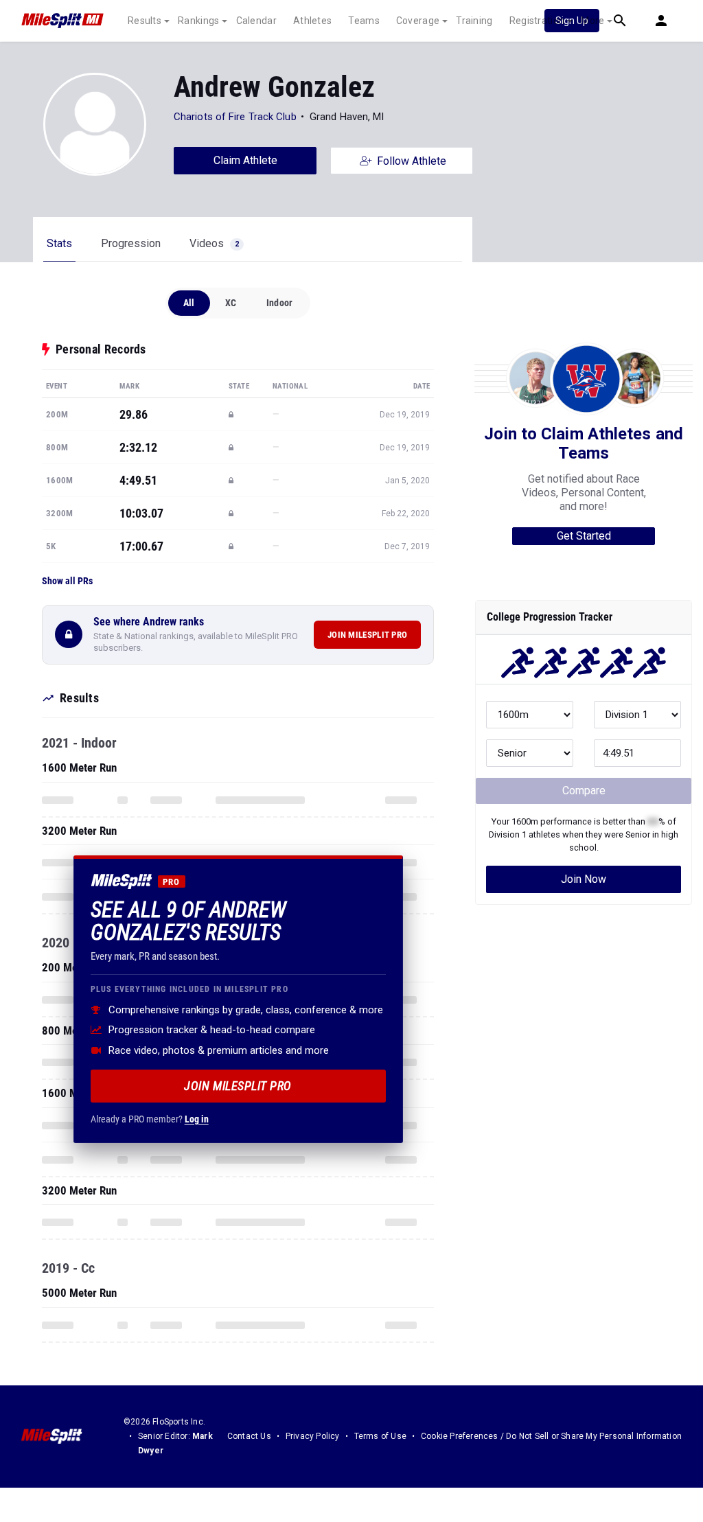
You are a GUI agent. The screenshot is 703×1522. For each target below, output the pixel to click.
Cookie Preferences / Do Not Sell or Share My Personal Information (551, 1436)
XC (230, 302)
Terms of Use (380, 1436)
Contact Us (249, 1436)
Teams (364, 20)
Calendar (256, 20)
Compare (584, 790)
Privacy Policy (313, 1436)
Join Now (583, 879)
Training (474, 20)
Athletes (312, 20)
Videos (214, 243)
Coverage (417, 20)
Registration (537, 20)
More (592, 20)
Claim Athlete (245, 160)
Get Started (584, 535)
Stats (59, 243)
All (189, 302)
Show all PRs (67, 580)
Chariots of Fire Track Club (235, 117)
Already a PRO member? (150, 1119)
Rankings (198, 20)
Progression (131, 243)
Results (144, 20)
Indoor (279, 302)
